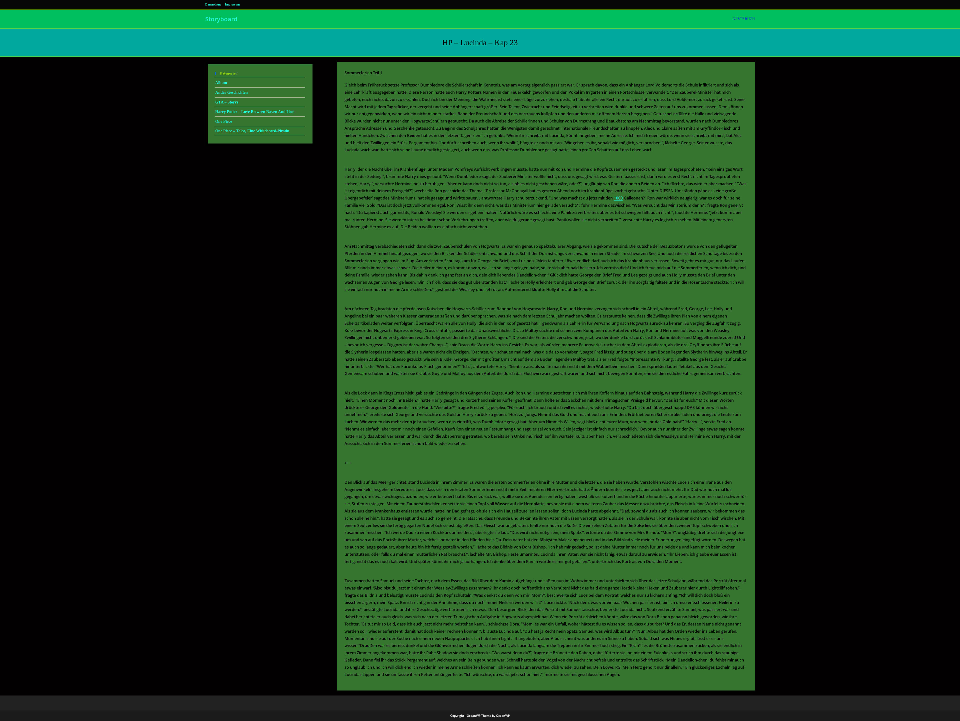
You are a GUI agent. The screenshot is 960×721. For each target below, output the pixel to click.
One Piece (223, 121)
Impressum (232, 4)
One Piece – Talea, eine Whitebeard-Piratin (252, 131)
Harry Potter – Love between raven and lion (254, 112)
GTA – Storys (226, 102)
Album (221, 82)
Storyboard (221, 19)
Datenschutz (213, 4)
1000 (618, 198)
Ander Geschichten (231, 92)
